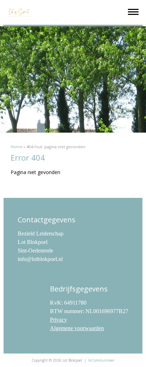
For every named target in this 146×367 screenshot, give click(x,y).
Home (16, 146)
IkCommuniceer (101, 360)
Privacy (58, 320)
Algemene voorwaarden (77, 328)
